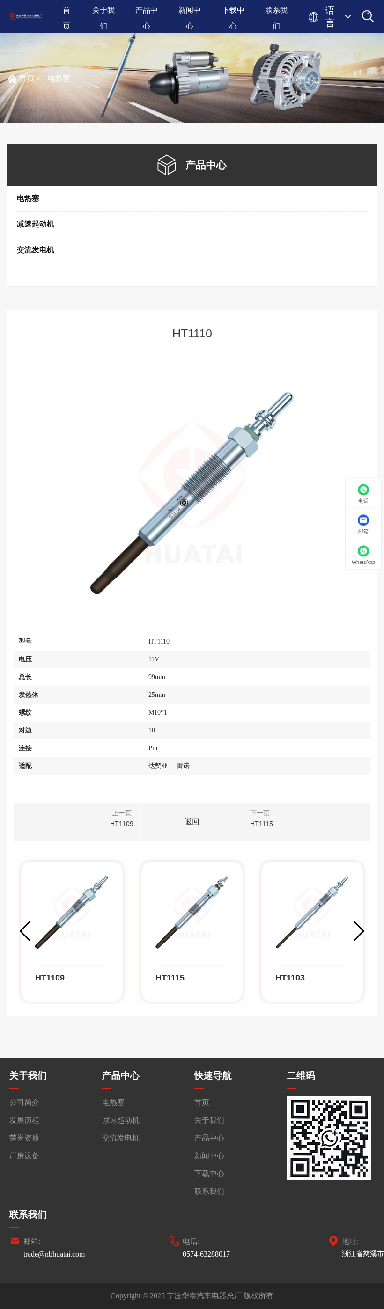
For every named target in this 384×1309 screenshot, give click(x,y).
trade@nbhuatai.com (54, 1254)
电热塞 (59, 78)
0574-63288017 (206, 1254)
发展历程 (24, 1120)
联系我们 (276, 12)
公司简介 (24, 1102)
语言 (330, 16)
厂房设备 (24, 1156)
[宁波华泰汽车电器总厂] (25, 17)
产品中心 (146, 12)
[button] (359, 931)
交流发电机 (35, 250)
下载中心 (233, 12)
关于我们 (103, 12)
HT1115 (261, 823)
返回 (192, 822)
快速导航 (213, 1075)
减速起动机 (35, 224)
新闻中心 (189, 12)
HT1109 (121, 823)
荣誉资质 (24, 1138)
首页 (66, 12)
